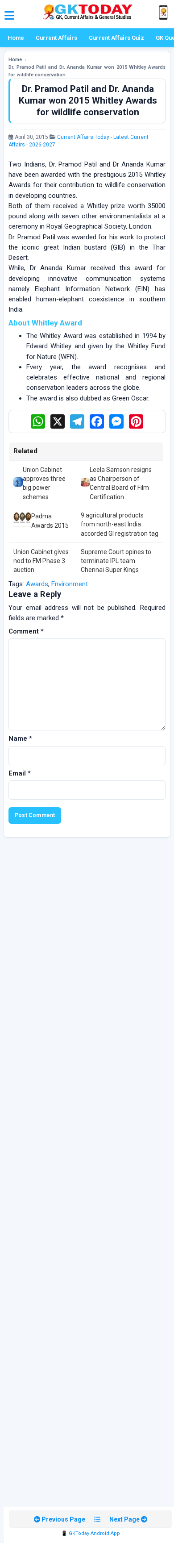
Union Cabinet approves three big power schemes (44, 483)
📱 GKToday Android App (90, 1533)
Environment (69, 584)
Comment (26, 631)
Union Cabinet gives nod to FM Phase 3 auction (41, 561)
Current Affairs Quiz (116, 37)
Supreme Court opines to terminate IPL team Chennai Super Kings (116, 561)
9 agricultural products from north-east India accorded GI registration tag (119, 524)
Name (20, 738)
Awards (37, 584)
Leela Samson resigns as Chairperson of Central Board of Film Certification (121, 483)
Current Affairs (56, 37)
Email (19, 773)
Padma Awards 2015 (50, 521)
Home (16, 37)
